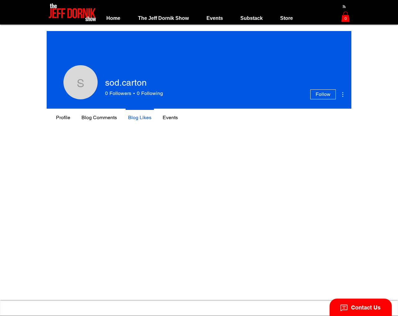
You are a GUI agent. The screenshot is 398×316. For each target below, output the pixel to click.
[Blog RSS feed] (344, 6)
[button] (163, 18)
